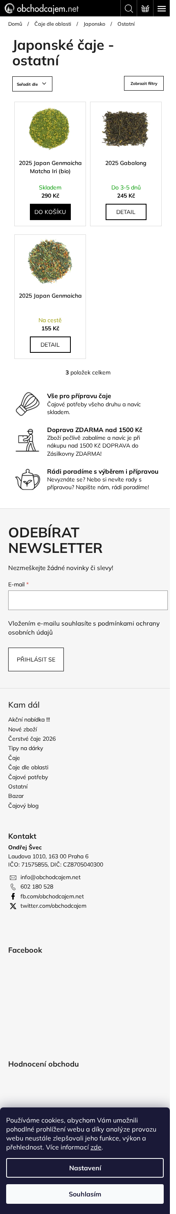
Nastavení (85, 1168)
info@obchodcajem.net (50, 877)
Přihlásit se (36, 659)
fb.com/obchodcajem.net (52, 896)
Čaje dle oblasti (28, 767)
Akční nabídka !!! (29, 719)
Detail (125, 212)
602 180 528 (36, 886)
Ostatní (17, 786)
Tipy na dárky (25, 748)
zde (96, 1147)
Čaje (14, 758)
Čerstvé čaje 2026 (32, 738)
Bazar (16, 796)
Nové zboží (22, 729)
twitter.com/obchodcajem (53, 905)
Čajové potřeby (28, 777)
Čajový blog (23, 805)
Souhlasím (85, 1194)
